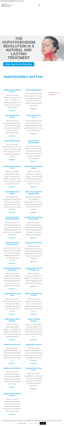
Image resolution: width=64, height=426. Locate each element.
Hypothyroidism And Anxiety (12, 116)
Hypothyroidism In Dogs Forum (34, 369)
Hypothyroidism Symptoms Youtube (33, 167)
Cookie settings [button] (33, 423)
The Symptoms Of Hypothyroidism (34, 142)
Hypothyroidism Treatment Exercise (12, 394)
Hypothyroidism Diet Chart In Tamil (33, 294)
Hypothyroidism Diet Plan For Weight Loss (33, 269)
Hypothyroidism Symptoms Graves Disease (33, 218)
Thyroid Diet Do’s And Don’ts (34, 116)
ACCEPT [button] (43, 423)
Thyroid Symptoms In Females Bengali (12, 243)
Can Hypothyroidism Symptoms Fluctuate (12, 218)
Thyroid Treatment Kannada (33, 320)
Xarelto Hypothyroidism (34, 90)
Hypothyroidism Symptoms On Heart (12, 91)
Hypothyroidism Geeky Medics (12, 192)
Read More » (12, 110)
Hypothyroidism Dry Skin (12, 141)
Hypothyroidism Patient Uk (12, 368)
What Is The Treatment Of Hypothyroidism (33, 192)
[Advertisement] (32, 22)
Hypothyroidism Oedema (33, 344)
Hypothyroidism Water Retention (12, 320)
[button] (39, 5)
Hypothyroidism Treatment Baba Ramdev (12, 269)
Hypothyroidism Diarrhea (33, 243)
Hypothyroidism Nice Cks (12, 344)
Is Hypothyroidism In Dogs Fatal (12, 294)
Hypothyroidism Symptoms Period (12, 167)
